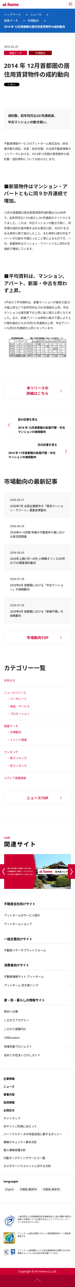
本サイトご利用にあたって (20, 1126)
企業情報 (9, 1079)
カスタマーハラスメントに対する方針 (27, 1166)
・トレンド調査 (17, 740)
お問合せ (9, 1110)
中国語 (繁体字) (28, 1189)
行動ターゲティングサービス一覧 (24, 1158)
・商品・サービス (18, 706)
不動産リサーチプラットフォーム (25, 950)
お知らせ (9, 680)
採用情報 (9, 1102)
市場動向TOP (37, 637)
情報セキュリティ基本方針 (20, 1142)
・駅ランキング (17, 758)
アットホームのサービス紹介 (22, 915)
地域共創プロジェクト (18, 1046)
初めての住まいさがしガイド (22, 1055)
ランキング (11, 752)
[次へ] (71, 871)
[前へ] (3, 871)
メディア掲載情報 (15, 778)
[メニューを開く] (70, 4)
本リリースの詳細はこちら (37, 391)
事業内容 (9, 1094)
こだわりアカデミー (16, 1020)
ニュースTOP (37, 798)
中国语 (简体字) (51, 1189)
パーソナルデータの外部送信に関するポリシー (32, 1134)
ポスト (13, 84)
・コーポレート (17, 699)
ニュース (8, 1086)
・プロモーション (18, 714)
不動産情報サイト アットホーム (24, 976)
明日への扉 (11, 1011)
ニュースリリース (15, 693)
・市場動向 (14, 732)
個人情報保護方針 (14, 1150)
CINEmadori (12, 1038)
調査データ (11, 726)
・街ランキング (17, 766)
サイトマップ (11, 1118)
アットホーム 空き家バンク (21, 985)
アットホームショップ (18, 924)
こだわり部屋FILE (15, 1029)
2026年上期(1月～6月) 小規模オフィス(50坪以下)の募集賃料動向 (37, 561)
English (9, 1189)
